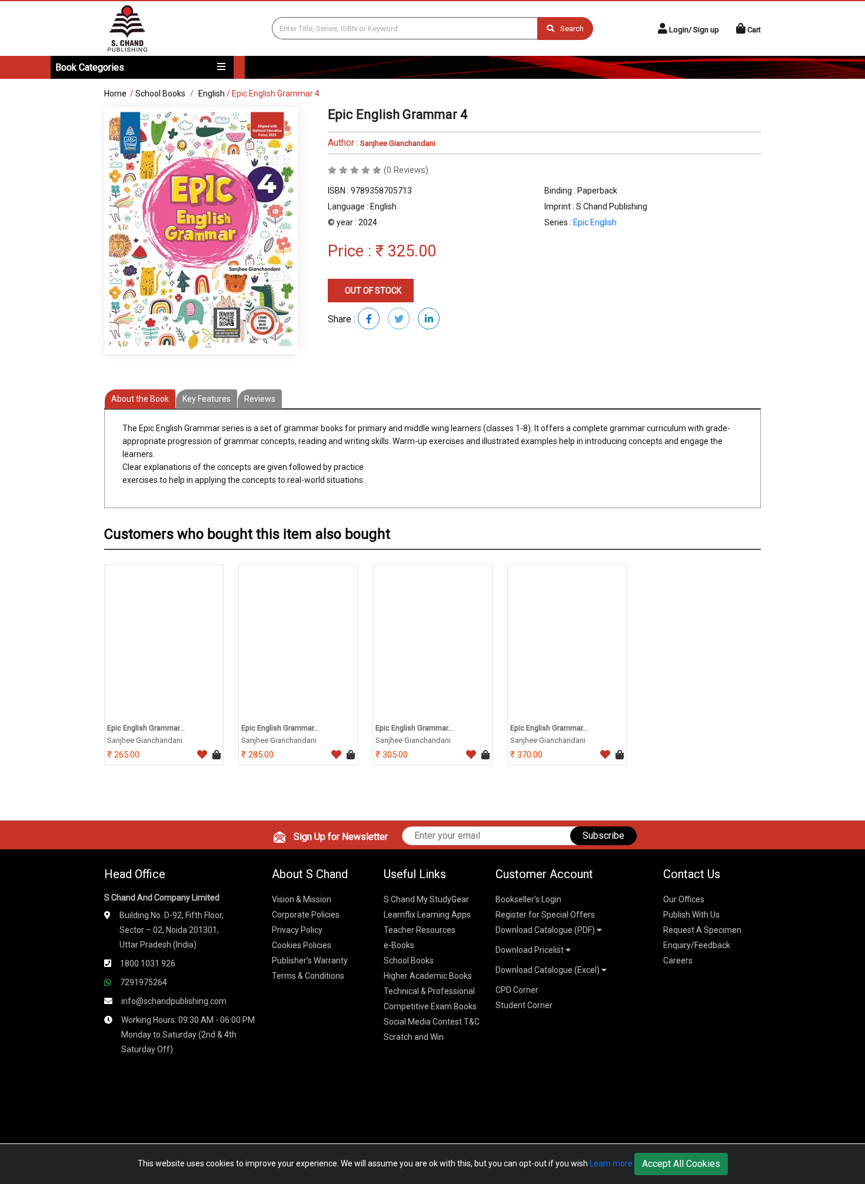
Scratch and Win (414, 1037)
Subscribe (603, 835)
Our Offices (683, 899)
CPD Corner (516, 990)
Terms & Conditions (308, 975)
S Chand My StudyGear (426, 899)
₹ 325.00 (405, 251)
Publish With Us (691, 914)
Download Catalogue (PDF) (546, 930)
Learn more (611, 1163)
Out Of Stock (372, 290)
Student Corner (524, 1005)
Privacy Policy (297, 930)
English (211, 93)
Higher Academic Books (428, 975)
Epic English (595, 222)
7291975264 (143, 982)
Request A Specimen (702, 930)
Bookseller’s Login (528, 899)
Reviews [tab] (259, 398)
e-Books (399, 945)
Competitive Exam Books (430, 1006)
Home (115, 93)
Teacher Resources (419, 930)
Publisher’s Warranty (310, 960)
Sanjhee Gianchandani (396, 143)
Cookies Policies (301, 945)
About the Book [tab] (140, 398)
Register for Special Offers (545, 914)
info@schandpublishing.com (174, 1001)
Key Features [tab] (206, 398)
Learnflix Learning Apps (427, 914)
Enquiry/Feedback (696, 945)
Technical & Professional (429, 991)
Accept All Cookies (681, 1163)
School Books (160, 93)
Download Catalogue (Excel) (548, 970)
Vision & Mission (301, 899)
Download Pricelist (530, 950)
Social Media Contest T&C (432, 1021)
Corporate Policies (306, 914)
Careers (678, 960)
